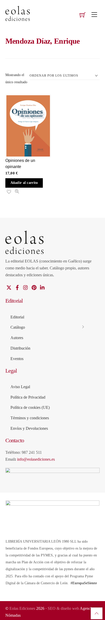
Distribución (20, 348)
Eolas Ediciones (22, 608)
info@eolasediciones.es (36, 459)
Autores (16, 338)
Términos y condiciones (29, 418)
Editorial (17, 317)
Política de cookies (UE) (30, 407)
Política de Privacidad (27, 397)
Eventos (16, 358)
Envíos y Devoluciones (29, 428)
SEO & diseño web (64, 608)
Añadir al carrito (24, 183)
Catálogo (17, 327)
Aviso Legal (20, 387)
